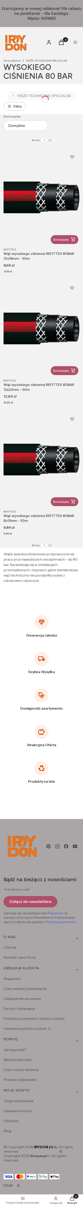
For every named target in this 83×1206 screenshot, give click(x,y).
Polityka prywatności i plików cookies (34, 1018)
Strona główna (12, 60)
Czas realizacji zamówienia (25, 988)
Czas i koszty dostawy (21, 1069)
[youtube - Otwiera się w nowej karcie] (75, 846)
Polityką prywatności (61, 922)
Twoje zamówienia (18, 1101)
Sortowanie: (12, 116)
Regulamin (56, 913)
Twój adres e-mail (16, 889)
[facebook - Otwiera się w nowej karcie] (66, 846)
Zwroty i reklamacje (19, 1008)
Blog (7, 1131)
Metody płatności (18, 1059)
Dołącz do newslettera (30, 901)
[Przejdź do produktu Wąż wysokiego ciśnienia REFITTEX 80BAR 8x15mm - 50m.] (41, 459)
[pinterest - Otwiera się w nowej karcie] (48, 846)
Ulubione (11, 1121)
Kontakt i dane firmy (20, 957)
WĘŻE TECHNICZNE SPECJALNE (46, 60)
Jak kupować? (15, 1049)
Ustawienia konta (18, 1111)
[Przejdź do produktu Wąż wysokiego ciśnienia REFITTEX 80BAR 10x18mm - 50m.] (41, 197)
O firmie (10, 947)
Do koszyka (61, 239)
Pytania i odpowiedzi (20, 1079)
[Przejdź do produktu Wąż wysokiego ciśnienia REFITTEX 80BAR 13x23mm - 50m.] (41, 328)
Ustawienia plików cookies (25, 1028)
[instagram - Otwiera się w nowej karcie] (57, 846)
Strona (36, 140)
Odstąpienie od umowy (22, 998)
